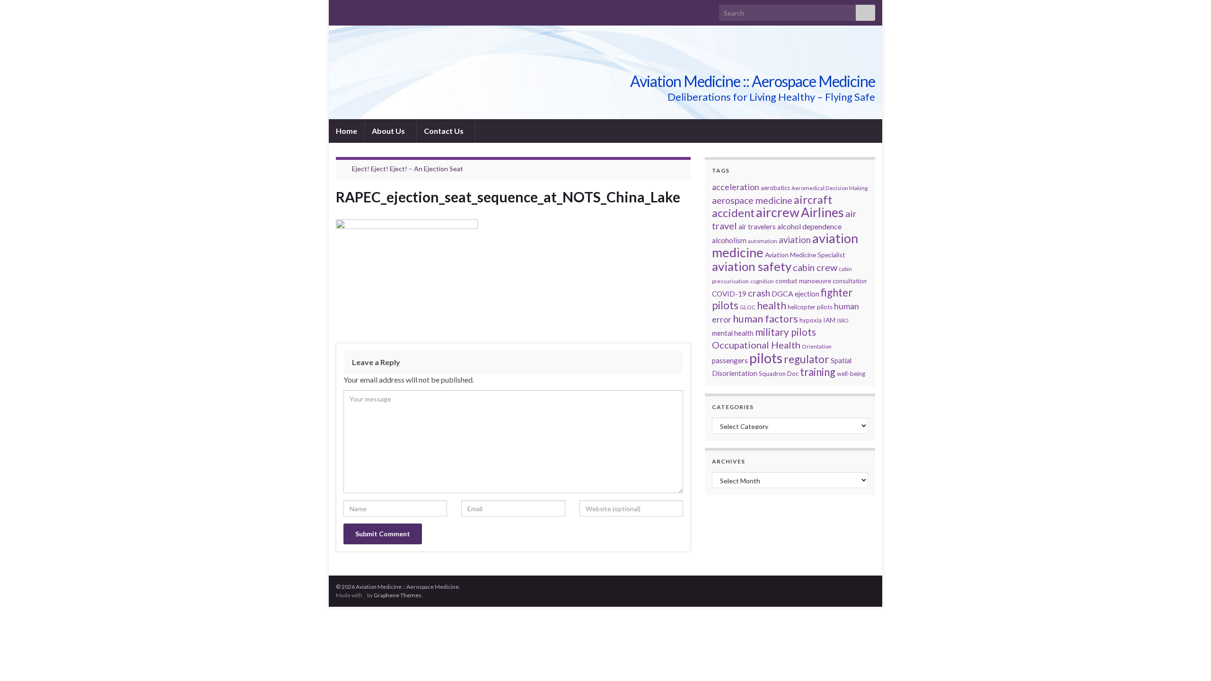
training (817, 372)
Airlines (822, 212)
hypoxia (810, 320)
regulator (806, 359)
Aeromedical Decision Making (829, 188)
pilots (765, 357)
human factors (765, 319)
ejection (807, 294)
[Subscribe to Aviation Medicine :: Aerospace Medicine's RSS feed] (340, 10)
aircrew (777, 212)
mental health (733, 333)
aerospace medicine (752, 200)
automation (762, 240)
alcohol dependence (809, 226)
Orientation (817, 346)
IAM (829, 320)
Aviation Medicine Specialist (805, 255)
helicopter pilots (810, 307)
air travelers (757, 227)
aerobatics (775, 188)
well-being (851, 373)
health (771, 305)
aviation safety (751, 266)
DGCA (782, 293)
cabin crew (815, 267)
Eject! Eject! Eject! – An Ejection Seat (407, 169)
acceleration (735, 187)
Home (346, 130)
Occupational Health (756, 344)
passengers (730, 360)
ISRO (842, 320)
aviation (795, 240)
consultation (850, 281)
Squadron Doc (779, 373)
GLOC (747, 307)
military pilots (785, 332)
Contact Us (444, 130)
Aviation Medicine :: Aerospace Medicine (752, 81)
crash (759, 292)
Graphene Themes (397, 595)
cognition (762, 281)
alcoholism (729, 240)
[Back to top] (1190, 660)
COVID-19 (729, 293)
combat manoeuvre (803, 281)
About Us (389, 130)
